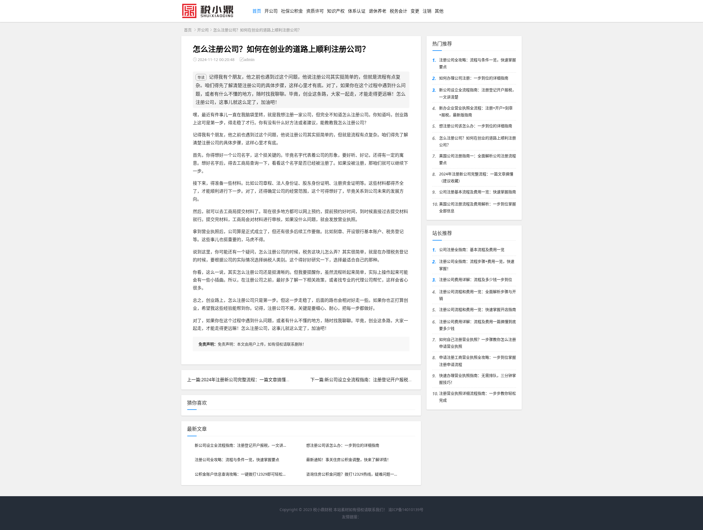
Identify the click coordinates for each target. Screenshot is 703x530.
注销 (427, 11)
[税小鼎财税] (210, 17)
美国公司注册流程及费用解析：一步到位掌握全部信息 (477, 207)
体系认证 (357, 11)
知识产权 (336, 11)
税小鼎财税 (322, 509)
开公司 (271, 11)
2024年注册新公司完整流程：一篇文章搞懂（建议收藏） (476, 177)
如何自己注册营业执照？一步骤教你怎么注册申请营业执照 (477, 343)
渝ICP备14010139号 (405, 509)
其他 (439, 11)
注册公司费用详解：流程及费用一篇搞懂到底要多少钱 (477, 325)
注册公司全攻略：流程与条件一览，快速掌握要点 (477, 63)
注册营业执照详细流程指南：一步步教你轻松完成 (477, 397)
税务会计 (398, 11)
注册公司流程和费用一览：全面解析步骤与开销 (477, 295)
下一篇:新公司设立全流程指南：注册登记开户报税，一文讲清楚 (372, 380)
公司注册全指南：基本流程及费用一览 (471, 249)
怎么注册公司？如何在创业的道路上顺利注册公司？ (477, 141)
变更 (415, 11)
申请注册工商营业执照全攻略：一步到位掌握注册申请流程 (477, 361)
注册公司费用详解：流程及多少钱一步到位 (475, 279)
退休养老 (377, 11)
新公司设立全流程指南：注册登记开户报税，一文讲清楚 (477, 93)
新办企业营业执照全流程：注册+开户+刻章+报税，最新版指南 (476, 111)
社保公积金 (292, 11)
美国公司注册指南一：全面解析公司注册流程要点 (477, 159)
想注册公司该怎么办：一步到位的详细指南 (475, 125)
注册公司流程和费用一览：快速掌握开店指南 (477, 309)
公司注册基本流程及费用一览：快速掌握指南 (477, 191)
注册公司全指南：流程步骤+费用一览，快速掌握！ (476, 265)
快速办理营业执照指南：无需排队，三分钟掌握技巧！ (477, 379)
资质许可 (315, 11)
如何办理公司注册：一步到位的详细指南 (473, 78)
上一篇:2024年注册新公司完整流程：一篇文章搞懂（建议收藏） (249, 380)
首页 (256, 11)
